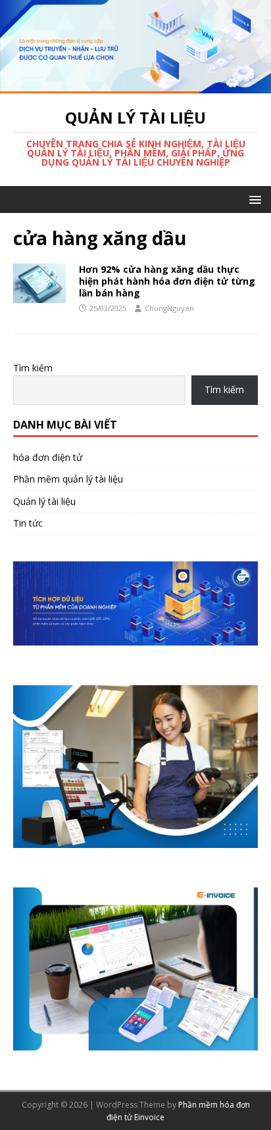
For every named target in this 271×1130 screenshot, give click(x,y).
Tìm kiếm (33, 368)
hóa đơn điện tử (47, 457)
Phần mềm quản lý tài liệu (68, 479)
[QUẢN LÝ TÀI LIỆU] (135, 85)
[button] (253, 198)
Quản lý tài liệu (44, 501)
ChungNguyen (169, 308)
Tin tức (28, 523)
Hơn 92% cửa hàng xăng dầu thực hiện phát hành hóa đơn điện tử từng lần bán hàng (167, 281)
